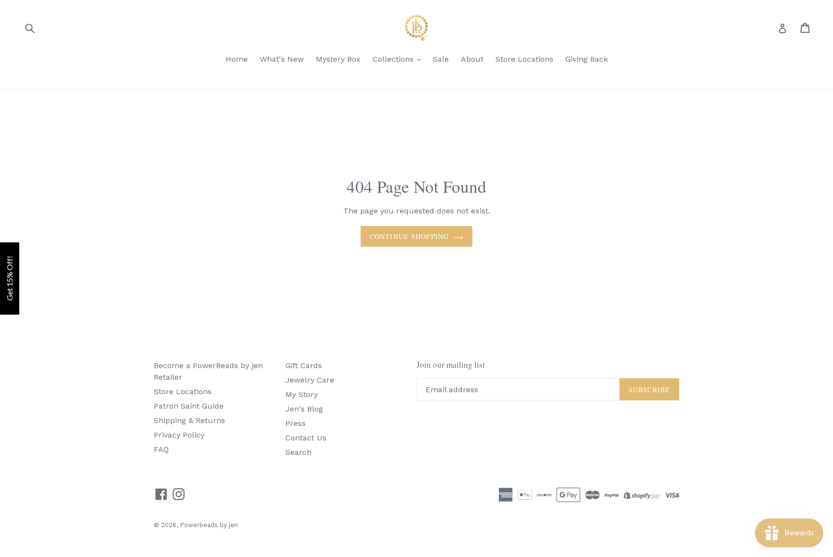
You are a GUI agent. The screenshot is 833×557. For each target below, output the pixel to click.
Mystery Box (338, 59)
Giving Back (586, 59)
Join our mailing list (450, 365)
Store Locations (524, 59)
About (472, 59)
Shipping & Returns (189, 420)
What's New (282, 59)
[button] (9, 278)
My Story (301, 394)
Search (298, 452)
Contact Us (305, 437)
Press (295, 423)
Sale (441, 59)
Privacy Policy (179, 434)
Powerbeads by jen (209, 525)
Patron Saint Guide (189, 406)
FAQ (161, 449)
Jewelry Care (309, 380)
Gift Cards (303, 365)
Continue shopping (409, 236)
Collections (394, 59)
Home (237, 59)
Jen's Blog (304, 408)
